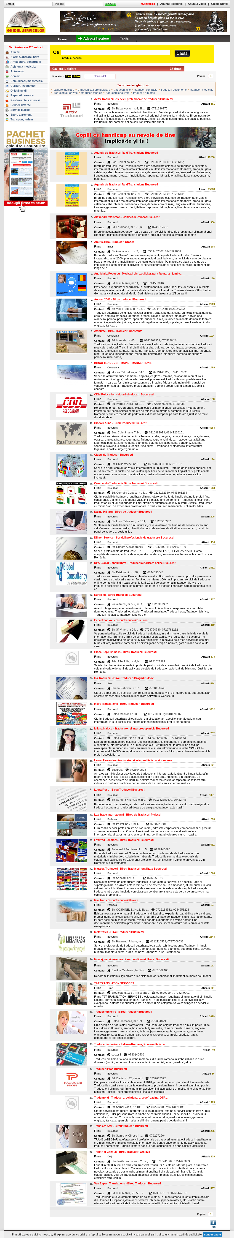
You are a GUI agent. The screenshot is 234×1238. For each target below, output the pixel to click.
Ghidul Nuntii (219, 3)
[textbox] (115, 52)
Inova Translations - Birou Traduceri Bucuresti (124, 703)
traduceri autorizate (66, 93)
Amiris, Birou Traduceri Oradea (114, 242)
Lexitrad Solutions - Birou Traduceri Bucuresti (124, 840)
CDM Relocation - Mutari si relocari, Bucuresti (124, 394)
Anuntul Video (197, 3)
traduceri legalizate (118, 93)
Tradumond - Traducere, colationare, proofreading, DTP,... (131, 1097)
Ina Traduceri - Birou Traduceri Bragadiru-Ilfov (124, 678)
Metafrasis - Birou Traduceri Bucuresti (119, 932)
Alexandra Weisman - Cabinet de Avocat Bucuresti (127, 217)
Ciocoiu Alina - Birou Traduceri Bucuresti (120, 423)
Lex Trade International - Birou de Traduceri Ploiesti (127, 814)
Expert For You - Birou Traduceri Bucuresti (121, 620)
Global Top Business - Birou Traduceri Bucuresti (125, 652)
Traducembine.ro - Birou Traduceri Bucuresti (123, 1011)
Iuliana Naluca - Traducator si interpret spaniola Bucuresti (131, 728)
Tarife (124, 39)
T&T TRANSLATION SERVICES (114, 983)
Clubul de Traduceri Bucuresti (113, 454)
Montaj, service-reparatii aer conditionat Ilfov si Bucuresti (131, 959)
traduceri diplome (144, 93)
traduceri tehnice (91, 93)
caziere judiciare (64, 89)
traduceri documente (174, 89)
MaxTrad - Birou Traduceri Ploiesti (116, 900)
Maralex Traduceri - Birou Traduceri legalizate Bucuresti (130, 868)
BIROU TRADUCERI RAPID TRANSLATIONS (123, 363)
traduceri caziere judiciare (94, 89)
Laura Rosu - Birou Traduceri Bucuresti (119, 789)
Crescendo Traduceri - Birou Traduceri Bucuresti (125, 483)
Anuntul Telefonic (171, 3)
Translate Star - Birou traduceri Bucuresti (121, 1126)
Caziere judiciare (64, 69)
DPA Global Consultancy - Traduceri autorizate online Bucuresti (135, 563)
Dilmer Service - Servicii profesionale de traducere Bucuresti (133, 537)
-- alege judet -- (99, 76)
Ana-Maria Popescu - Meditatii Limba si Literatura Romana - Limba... (138, 273)
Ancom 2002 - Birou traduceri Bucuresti (120, 299)
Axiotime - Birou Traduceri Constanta (118, 331)
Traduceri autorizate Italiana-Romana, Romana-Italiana (129, 1044)
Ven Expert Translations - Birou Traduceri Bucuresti (127, 1183)
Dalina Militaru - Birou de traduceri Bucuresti (123, 511)
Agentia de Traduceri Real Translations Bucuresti (126, 152)
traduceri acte (122, 89)
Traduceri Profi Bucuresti (110, 1069)
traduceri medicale (201, 89)
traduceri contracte (145, 89)
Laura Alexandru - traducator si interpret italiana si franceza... (134, 760)
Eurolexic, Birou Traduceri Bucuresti (117, 594)
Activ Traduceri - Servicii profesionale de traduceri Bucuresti (133, 99)
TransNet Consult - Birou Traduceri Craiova (122, 1152)
